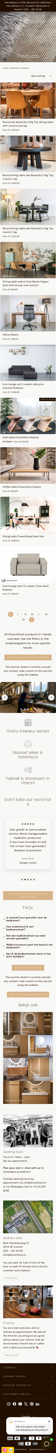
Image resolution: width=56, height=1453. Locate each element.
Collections (14, 68)
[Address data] (28, 1216)
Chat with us (11, 1278)
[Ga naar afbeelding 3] (28, 709)
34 (46, 614)
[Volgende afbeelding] (51, 697)
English (26, 1416)
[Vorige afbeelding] (5, 697)
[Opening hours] (28, 1131)
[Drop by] (28, 1302)
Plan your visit (11, 1355)
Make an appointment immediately (28, 657)
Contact (9, 1367)
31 (26, 614)
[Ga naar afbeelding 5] (35, 709)
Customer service (17, 1394)
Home (5, 68)
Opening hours (14, 1376)
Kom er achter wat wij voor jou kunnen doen (28, 895)
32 (32, 614)
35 (23, 619)
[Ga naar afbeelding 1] (21, 709)
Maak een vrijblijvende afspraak (28, 994)
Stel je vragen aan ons (28, 967)
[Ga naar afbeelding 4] (31, 709)
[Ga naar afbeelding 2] (25, 709)
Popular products (17, 1385)
